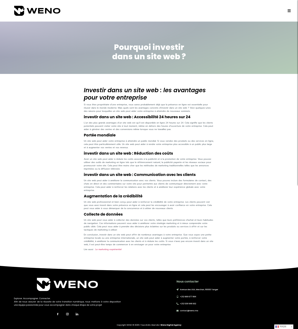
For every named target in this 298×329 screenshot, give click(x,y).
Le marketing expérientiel (108, 249)
